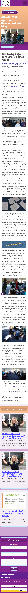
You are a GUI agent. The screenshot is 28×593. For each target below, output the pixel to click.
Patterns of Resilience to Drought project (15, 86)
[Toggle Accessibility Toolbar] (2, 294)
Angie (14, 386)
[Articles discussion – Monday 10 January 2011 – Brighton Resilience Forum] (14, 469)
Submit (14, 569)
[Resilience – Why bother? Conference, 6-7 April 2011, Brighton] (14, 508)
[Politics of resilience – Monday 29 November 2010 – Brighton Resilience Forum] (14, 431)
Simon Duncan (6, 71)
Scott (19, 386)
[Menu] (25, 3)
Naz (9, 386)
